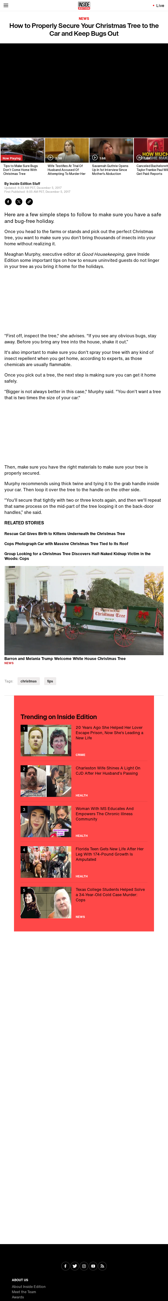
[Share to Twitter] (19, 202)
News (84, 18)
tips (50, 681)
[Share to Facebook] (8, 202)
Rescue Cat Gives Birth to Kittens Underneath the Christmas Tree (64, 533)
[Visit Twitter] (74, 1266)
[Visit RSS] (102, 1266)
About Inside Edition (29, 1286)
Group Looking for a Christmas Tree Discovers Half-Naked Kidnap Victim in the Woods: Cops (77, 556)
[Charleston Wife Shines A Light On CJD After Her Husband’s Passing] (84, 781)
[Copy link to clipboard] (29, 202)
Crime (80, 754)
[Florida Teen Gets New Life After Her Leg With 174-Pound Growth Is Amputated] (84, 862)
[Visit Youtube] (93, 1266)
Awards (18, 1297)
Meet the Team (24, 1291)
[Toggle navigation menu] (6, 5)
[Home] (84, 5)
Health (82, 795)
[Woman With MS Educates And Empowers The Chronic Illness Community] (84, 821)
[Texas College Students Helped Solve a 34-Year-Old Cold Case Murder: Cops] (84, 902)
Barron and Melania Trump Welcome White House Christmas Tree (65, 658)
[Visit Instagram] (84, 1266)
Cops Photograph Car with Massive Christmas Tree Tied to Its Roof (66, 543)
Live (160, 5)
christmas (29, 681)
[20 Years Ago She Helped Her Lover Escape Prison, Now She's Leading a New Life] (84, 740)
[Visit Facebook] (65, 1266)
